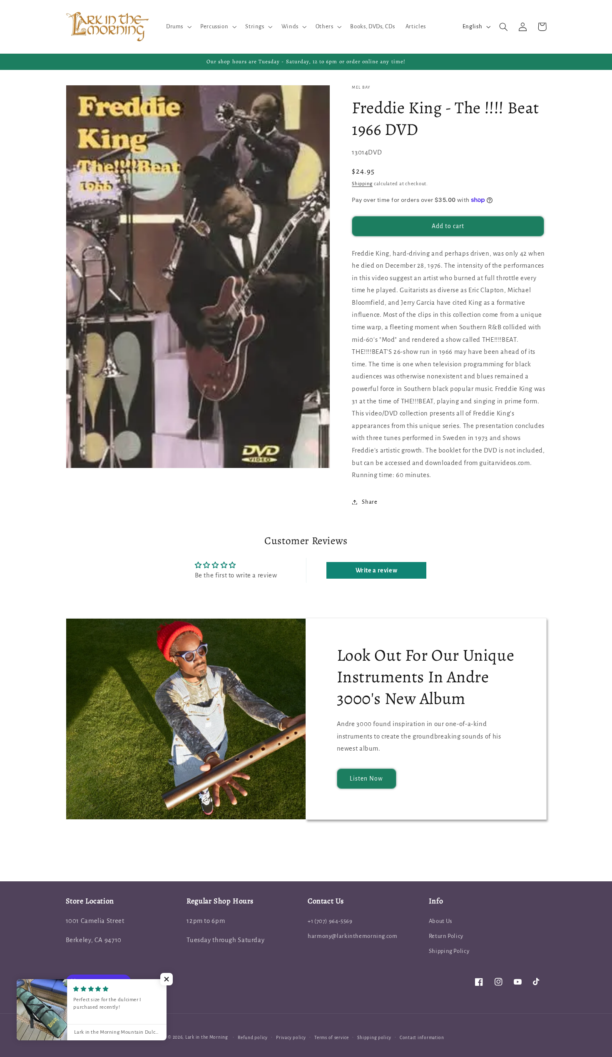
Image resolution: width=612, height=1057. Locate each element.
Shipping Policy (449, 951)
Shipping (362, 184)
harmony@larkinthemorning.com (353, 936)
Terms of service (331, 1037)
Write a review (377, 570)
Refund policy (253, 1037)
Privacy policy (291, 1037)
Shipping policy (374, 1037)
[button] (178, 26)
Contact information (422, 1037)
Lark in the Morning (206, 1037)
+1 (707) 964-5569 (330, 921)
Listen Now (366, 778)
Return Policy (446, 936)
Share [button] (369, 502)
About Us (440, 921)
